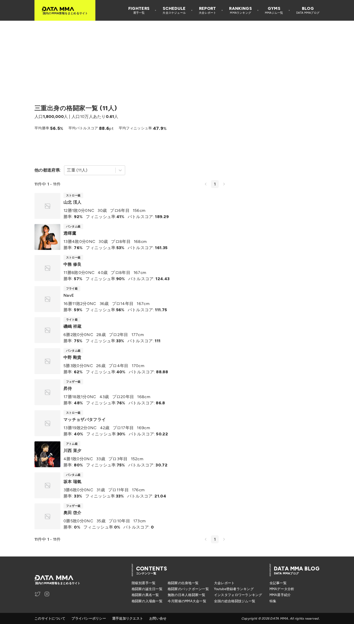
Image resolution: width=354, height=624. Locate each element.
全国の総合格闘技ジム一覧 (234, 601)
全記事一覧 (278, 583)
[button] (205, 184)
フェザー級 (73, 381)
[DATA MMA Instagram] (47, 594)
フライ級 (72, 288)
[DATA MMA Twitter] (37, 594)
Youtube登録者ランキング (234, 589)
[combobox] (67, 170)
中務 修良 (72, 264)
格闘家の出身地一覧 (183, 583)
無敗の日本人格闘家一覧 (187, 595)
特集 (273, 601)
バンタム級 (73, 226)
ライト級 (72, 319)
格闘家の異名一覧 (145, 595)
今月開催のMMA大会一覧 (187, 601)
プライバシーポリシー (89, 618)
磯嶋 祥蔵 (72, 326)
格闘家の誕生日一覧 (147, 589)
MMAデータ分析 (282, 589)
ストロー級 (73, 195)
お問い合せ (157, 618)
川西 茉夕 (72, 450)
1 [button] (215, 184)
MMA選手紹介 (280, 595)
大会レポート (224, 583)
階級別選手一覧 (144, 583)
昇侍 (67, 388)
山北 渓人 (72, 202)
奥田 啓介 (72, 512)
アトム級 (72, 443)
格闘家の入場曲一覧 (147, 601)
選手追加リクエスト (127, 618)
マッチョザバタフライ (84, 419)
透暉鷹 (69, 233)
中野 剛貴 (72, 357)
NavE (68, 295)
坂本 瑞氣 (72, 481)
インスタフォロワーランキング (238, 595)
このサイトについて (49, 618)
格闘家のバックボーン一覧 (188, 589)
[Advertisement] (177, 57)
